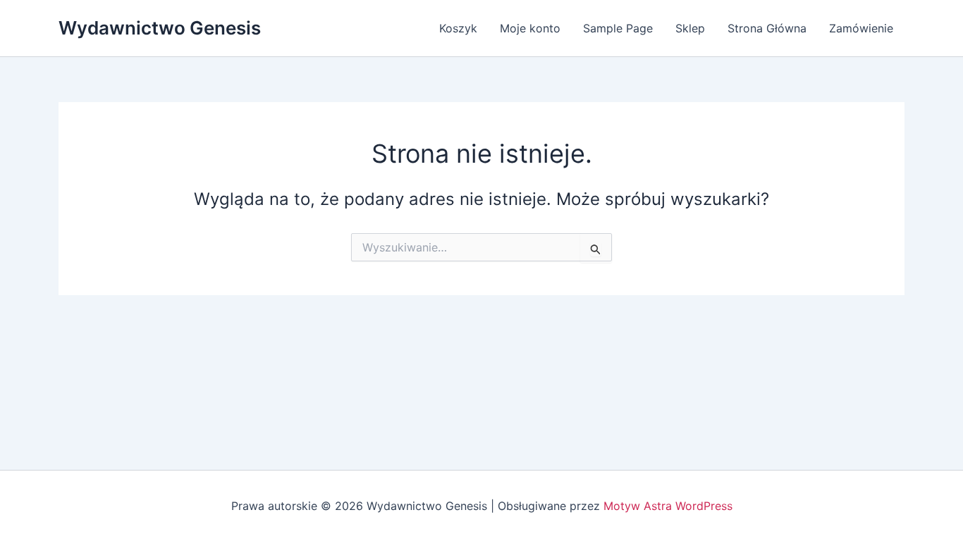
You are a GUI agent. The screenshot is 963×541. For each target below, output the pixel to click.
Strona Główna (767, 28)
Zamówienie (861, 28)
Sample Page (618, 28)
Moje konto (530, 28)
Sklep (690, 28)
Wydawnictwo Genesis (160, 28)
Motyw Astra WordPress (667, 506)
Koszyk (458, 28)
